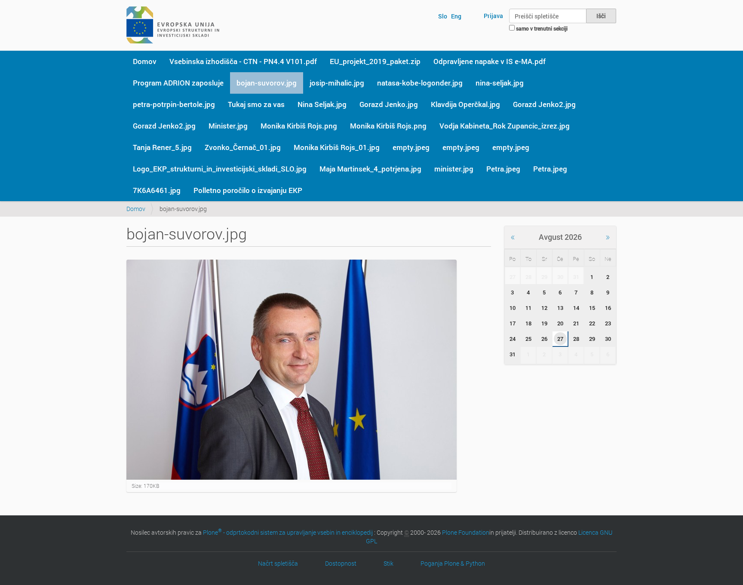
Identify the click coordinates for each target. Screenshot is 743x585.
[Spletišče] (172, 24)
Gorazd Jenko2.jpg (544, 104)
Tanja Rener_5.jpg (162, 147)
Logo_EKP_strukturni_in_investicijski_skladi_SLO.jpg (220, 169)
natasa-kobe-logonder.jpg (420, 83)
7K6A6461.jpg (157, 190)
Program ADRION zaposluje (178, 83)
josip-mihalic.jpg (337, 83)
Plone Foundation (465, 532)
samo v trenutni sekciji (542, 28)
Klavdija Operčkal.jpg (465, 104)
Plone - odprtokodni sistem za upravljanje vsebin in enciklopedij (288, 532)
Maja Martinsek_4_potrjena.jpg (370, 169)
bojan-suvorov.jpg (266, 83)
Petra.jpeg (503, 169)
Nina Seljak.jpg (322, 104)
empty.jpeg (411, 147)
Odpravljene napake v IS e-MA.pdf (489, 61)
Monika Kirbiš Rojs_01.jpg (337, 147)
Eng (456, 16)
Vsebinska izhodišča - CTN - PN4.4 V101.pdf (243, 61)
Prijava (493, 16)
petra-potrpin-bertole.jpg (174, 104)
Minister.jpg (228, 126)
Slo (442, 16)
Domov (145, 61)
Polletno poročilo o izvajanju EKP (247, 190)
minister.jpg (453, 169)
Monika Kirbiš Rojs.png (299, 126)
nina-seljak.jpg (500, 83)
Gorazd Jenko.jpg (388, 104)
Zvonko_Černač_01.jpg (243, 147)
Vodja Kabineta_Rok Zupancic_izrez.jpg (504, 126)
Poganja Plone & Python (453, 563)
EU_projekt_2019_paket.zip (375, 61)
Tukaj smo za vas (256, 104)
